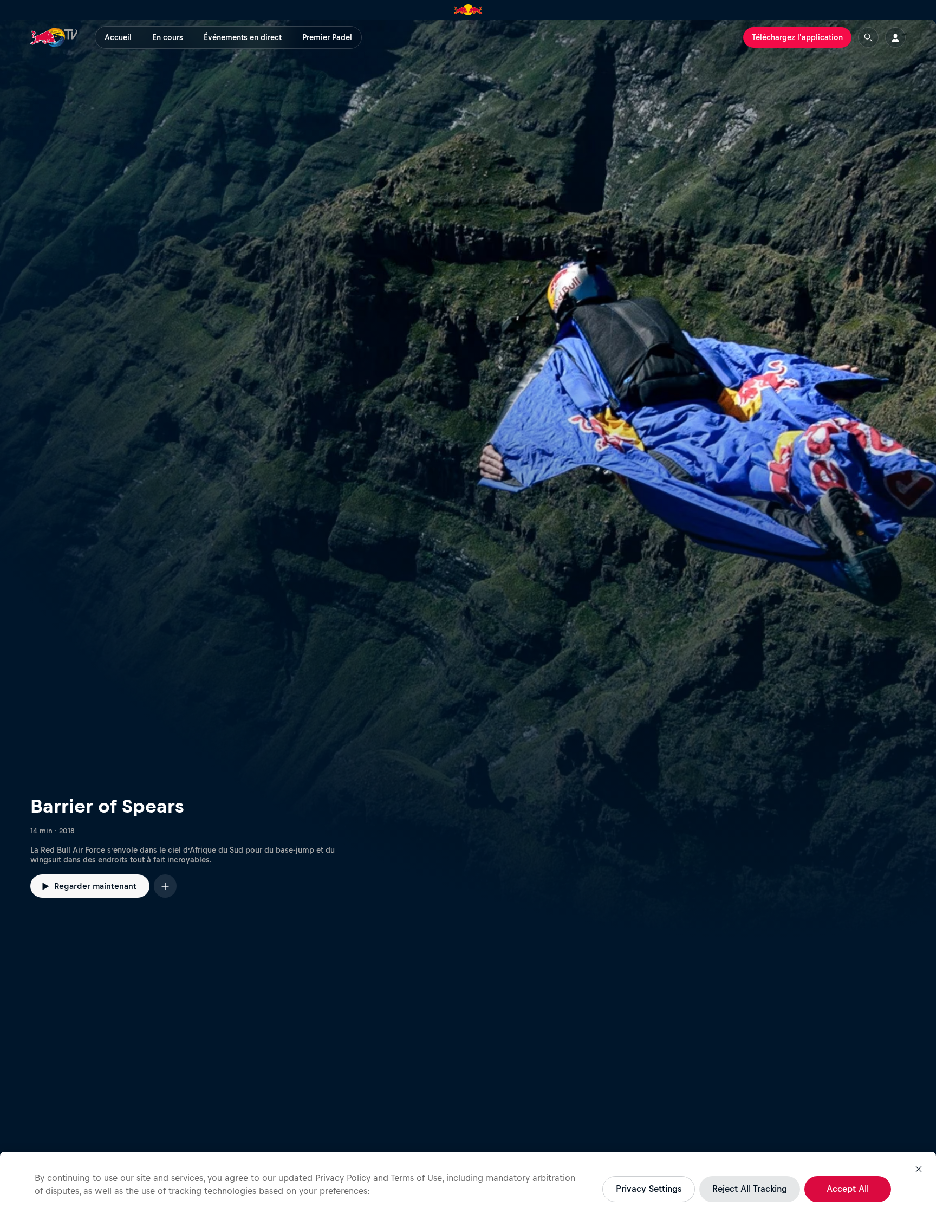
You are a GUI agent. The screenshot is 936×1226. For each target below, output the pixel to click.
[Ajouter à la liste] (165, 886)
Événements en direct (243, 37)
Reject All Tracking (749, 1188)
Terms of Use (416, 1178)
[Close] (918, 1169)
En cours (167, 37)
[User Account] (895, 37)
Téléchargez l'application (797, 37)
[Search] (868, 37)
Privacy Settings (648, 1188)
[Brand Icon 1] (468, 10)
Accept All (848, 1188)
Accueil (118, 37)
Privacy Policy (342, 1178)
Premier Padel (327, 37)
